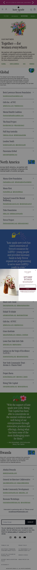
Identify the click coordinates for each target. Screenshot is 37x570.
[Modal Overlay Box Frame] (18, 285)
